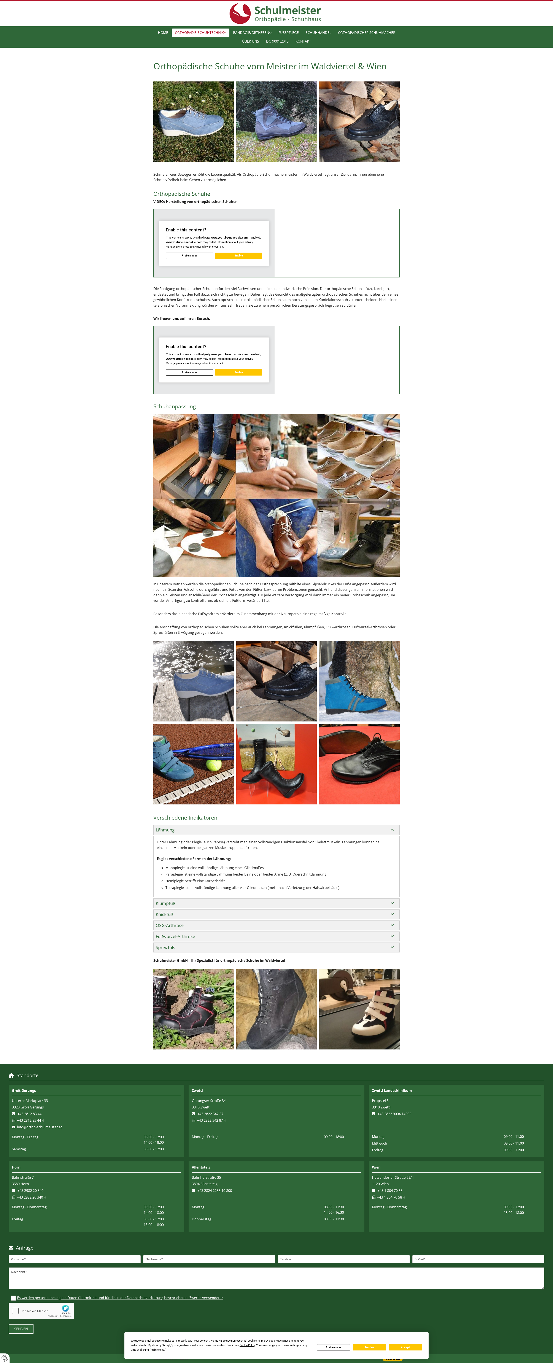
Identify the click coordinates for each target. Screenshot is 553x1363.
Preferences (334, 1347)
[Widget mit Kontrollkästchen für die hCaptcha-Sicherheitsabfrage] (41, 1311)
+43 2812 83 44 (29, 1113)
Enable (239, 255)
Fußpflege (288, 32)
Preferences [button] (157, 1349)
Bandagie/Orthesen (251, 32)
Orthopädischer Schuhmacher (366, 32)
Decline (369, 1347)
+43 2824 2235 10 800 (214, 1190)
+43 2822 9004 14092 (394, 1113)
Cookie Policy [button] (247, 1345)
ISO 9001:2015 (277, 41)
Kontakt (303, 41)
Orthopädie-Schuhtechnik (199, 32)
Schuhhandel (318, 32)
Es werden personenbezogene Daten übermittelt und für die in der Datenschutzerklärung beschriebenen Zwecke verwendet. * (120, 1297)
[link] (201, 33)
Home (163, 32)
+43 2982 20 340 (30, 1190)
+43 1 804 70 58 (390, 1190)
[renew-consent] (5, 1358)
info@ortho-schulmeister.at (39, 1127)
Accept (405, 1347)
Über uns (250, 41)
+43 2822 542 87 (210, 1113)
